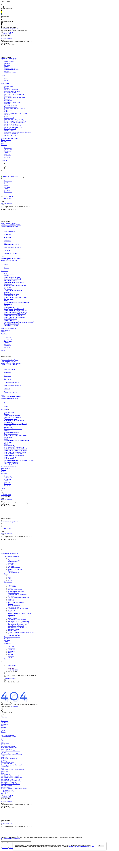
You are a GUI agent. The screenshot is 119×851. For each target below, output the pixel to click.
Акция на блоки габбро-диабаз (11, 225)
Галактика (7, 99)
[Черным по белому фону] (1, 10)
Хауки (6, 116)
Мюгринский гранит (10, 107)
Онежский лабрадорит (11, 105)
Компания (4, 145)
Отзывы (6, 152)
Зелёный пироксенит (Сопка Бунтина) (15, 113)
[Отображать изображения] (2, 18)
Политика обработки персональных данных (81, 846)
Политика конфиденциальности (10, 838)
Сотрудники (7, 151)
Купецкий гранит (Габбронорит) (14, 94)
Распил (6, 80)
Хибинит (7, 103)
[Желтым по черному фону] (1, 12)
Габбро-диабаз (8, 86)
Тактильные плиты (10, 72)
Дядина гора (8, 100)
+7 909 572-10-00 (8, 32)
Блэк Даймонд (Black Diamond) (13, 119)
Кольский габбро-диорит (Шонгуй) (14, 97)
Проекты (3, 793)
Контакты (7, 157)
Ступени (6, 71)
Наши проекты (6, 140)
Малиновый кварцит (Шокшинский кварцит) (17, 132)
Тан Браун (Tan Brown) (11, 135)
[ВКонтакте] (4, 163)
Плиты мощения (9, 61)
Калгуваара (7, 96)
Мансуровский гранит (11, 133)
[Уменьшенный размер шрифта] (1, 3)
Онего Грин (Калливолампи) (12, 102)
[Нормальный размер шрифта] (2, 5)
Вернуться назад (5, 706)
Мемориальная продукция (9, 138)
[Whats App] (4, 168)
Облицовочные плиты (11, 68)
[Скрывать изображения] (1, 20)
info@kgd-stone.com (6, 38)
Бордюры (7, 65)
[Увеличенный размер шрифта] (2, 7)
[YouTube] (4, 166)
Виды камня (5, 83)
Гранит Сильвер (9, 130)
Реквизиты (7, 155)
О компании (7, 148)
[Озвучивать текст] (2, 23)
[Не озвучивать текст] (1, 25)
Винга (6, 111)
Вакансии (7, 154)
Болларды (7, 63)
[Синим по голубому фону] (1, 14)
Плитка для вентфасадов (11, 69)
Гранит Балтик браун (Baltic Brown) (14, 122)
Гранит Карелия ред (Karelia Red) (14, 127)
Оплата (3, 143)
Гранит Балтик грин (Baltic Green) (14, 124)
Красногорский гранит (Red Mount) (14, 108)
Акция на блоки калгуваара (9, 226)
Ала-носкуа (7, 114)
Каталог (3, 732)
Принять (101, 846)
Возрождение (8, 110)
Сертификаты (8, 149)
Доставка (4, 141)
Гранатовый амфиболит (11, 89)
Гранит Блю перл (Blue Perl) (12, 125)
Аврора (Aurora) (9, 118)
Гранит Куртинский (10, 129)
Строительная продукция (9, 59)
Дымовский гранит (10, 92)
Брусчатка (7, 66)
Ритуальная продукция (7, 735)
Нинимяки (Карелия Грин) (12, 91)
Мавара (6, 88)
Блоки (3, 76)
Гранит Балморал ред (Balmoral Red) (15, 121)
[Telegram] (4, 165)
